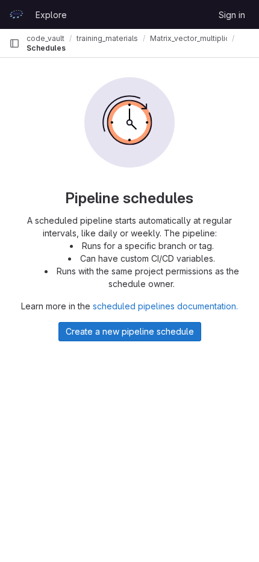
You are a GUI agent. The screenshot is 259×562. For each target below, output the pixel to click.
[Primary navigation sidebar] (14, 43)
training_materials (107, 38)
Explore (51, 15)
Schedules (46, 47)
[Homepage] (16, 14)
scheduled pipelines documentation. (165, 306)
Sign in (232, 15)
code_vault (45, 38)
